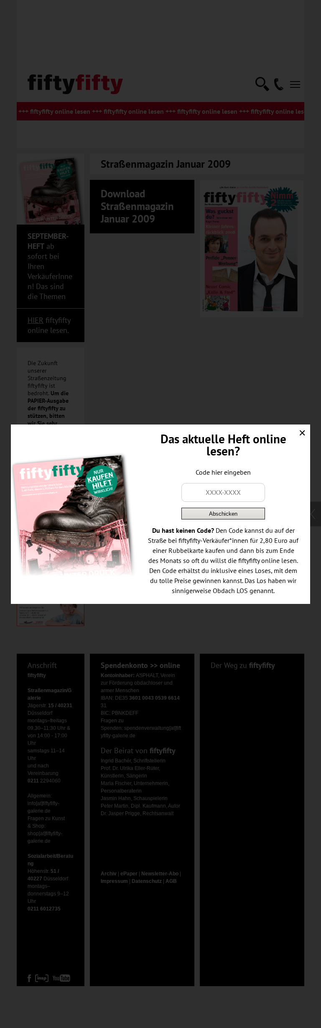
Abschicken (223, 514)
